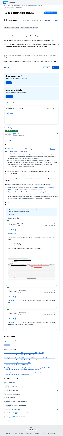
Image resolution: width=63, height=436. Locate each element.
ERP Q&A (40, 5)
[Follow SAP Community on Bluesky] (30, 429)
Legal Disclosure (29, 433)
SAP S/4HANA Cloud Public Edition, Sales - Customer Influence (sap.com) (34, 194)
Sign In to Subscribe (50, 12)
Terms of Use (14, 433)
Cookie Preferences (52, 433)
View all (6, 420)
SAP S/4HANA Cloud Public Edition (11, 27)
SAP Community (7, 5)
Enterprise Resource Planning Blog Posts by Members (19, 359)
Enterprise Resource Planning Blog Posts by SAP (18, 354)
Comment (55, 67)
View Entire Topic (8, 128)
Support (43, 433)
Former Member (13, 20)
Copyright (21, 433)
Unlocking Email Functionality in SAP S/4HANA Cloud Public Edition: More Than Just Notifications (29, 358)
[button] (53, 20)
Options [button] (58, 13)
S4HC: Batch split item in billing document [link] (14, 7)
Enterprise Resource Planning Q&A (14, 364)
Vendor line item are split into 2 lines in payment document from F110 (22, 372)
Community (12, 2)
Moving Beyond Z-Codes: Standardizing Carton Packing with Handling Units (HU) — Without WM (29, 368)
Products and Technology (17, 5)
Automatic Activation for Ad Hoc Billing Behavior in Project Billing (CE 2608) (24, 353)
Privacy (8, 433)
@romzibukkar (12, 300)
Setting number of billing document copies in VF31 (17, 363)
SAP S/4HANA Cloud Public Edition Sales (29, 27)
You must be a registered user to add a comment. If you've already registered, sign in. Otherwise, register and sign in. (30, 210)
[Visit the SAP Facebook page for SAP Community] (27, 429)
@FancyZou (12, 233)
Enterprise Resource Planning (30, 5)
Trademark (37, 433)
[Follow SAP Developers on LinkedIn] (35, 429)
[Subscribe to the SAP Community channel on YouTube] (32, 429)
